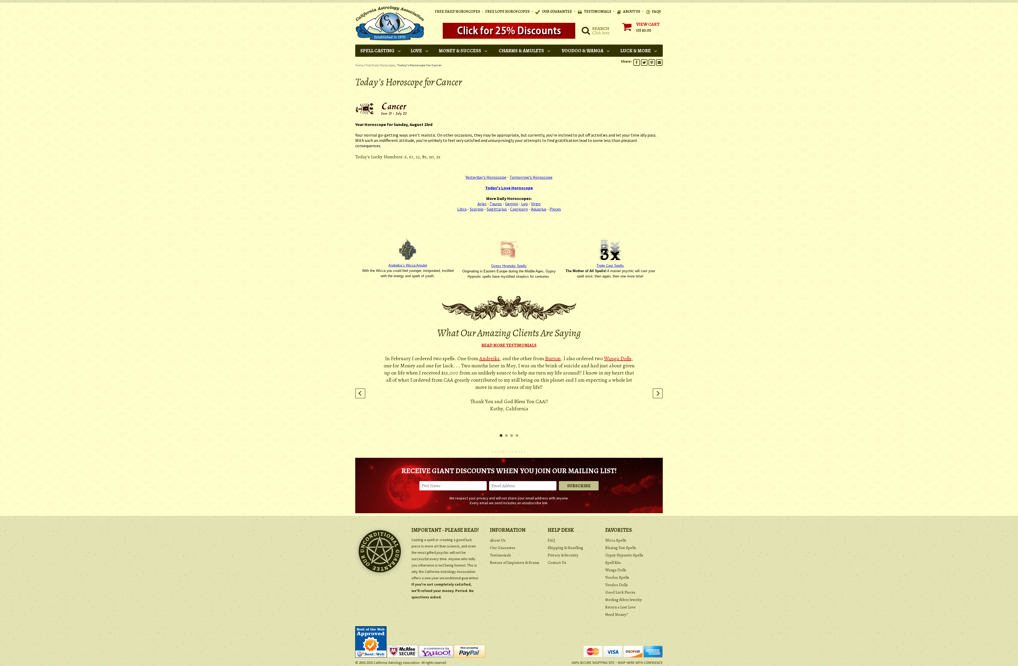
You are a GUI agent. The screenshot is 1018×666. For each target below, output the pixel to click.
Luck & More (635, 50)
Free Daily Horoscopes (457, 11)
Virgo (536, 203)
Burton (553, 358)
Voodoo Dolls (616, 584)
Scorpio (477, 209)
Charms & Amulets (521, 50)
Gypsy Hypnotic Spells (508, 266)
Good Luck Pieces (620, 592)
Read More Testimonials (509, 345)
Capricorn (519, 209)
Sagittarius (497, 209)
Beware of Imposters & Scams (514, 562)
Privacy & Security (563, 555)
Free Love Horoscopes (507, 11)
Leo (524, 203)
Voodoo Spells (617, 577)
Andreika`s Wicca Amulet (407, 265)
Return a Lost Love (620, 607)
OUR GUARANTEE (556, 11)
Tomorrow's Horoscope (531, 177)
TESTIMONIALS (597, 11)
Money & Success (460, 50)
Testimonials (500, 555)
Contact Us (557, 562)
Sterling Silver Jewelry (623, 599)
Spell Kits (613, 562)
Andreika (489, 358)
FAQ (551, 540)
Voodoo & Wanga (582, 50)
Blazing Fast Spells (620, 547)
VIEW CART (648, 24)
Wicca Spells (615, 540)
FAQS (656, 11)
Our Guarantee (502, 547)
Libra (462, 209)
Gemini (511, 203)
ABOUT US (631, 11)
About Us (498, 540)
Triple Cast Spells (610, 266)
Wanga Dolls (617, 358)
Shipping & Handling (565, 547)
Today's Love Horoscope (509, 187)
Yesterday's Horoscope (486, 177)
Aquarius (538, 209)
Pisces (555, 209)
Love (416, 50)
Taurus (496, 203)
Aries (481, 203)
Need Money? (616, 614)
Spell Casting (377, 50)
